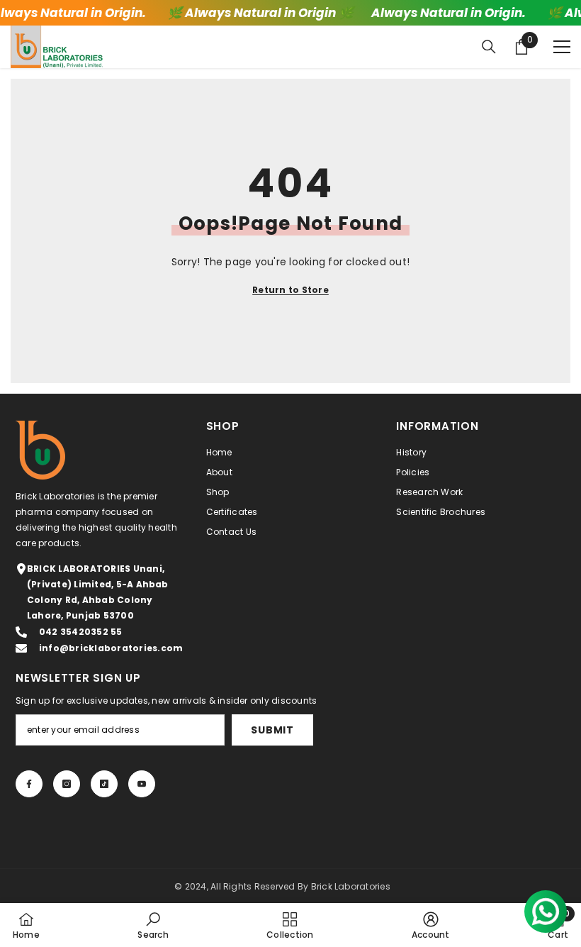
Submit (272, 730)
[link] (152, 925)
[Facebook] (29, 783)
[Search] (488, 46)
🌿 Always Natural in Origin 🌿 (260, 13)
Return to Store (290, 290)
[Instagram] (66, 783)
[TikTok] (104, 783)
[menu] (561, 46)
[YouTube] (141, 783)
